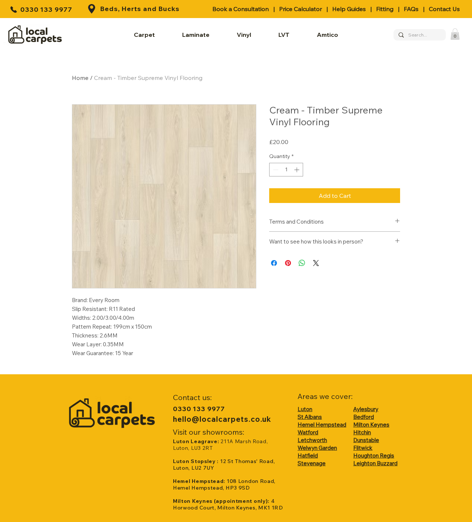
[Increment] (297, 169)
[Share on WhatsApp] (302, 263)
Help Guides (349, 9)
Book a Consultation (240, 9)
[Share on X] (316, 263)
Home (80, 77)
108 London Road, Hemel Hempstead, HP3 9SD (224, 484)
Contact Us (444, 9)
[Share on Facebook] (274, 263)
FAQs (411, 9)
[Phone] (13, 9)
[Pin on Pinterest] (288, 263)
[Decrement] (275, 169)
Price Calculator (300, 9)
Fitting (384, 9)
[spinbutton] (286, 169)
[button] (455, 34)
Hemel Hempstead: (200, 481)
